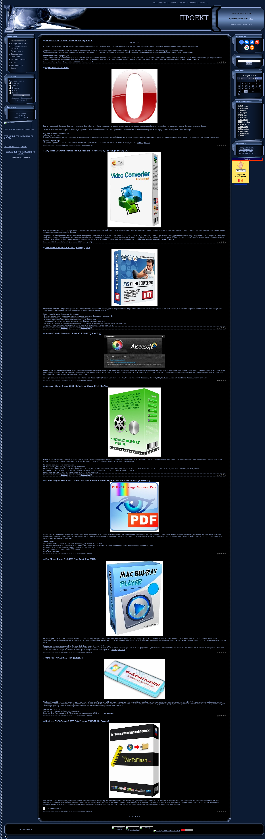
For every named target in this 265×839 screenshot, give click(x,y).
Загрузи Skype (9, 129)
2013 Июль (242, 117)
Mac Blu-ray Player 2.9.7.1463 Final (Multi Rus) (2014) (70, 559)
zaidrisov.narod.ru (25, 829)
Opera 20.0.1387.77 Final (57, 67)
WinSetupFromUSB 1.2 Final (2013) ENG (64, 658)
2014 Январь (243, 131)
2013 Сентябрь (244, 122)
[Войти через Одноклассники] (252, 47)
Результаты (15, 98)
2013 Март (242, 110)
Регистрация (242, 24)
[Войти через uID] (241, 42)
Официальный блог (246, 148)
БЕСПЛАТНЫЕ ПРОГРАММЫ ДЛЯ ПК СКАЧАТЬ (18, 137)
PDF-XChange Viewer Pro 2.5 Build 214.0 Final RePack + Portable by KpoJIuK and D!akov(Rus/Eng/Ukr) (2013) (97, 480)
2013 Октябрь (243, 124)
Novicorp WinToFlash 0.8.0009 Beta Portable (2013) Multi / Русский (77, 721)
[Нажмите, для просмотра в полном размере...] (134, 367)
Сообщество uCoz (246, 150)
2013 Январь (243, 106)
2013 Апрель (243, 113)
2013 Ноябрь (243, 127)
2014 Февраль (243, 133)
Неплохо (15, 88)
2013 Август (243, 120)
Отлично (15, 83)
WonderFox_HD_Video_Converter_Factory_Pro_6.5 (69, 40)
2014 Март (242, 136)
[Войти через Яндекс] (257, 42)
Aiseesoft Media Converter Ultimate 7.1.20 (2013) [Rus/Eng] (73, 333)
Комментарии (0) (88, 62)
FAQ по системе (245, 151)
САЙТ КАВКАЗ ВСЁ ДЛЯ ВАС (15, 147)
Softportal (66, 62)
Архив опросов (26, 98)
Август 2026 (249, 76)
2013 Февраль (243, 108)
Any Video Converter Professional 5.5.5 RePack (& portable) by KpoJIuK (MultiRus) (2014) (87, 151)
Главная (233, 24)
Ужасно (15, 93)
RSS (251, 19)
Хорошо (15, 85)
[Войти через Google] (246, 47)
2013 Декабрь (243, 129)
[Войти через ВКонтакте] (246, 42)
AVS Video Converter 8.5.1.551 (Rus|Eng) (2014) (67, 247)
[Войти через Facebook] (252, 42)
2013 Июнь (242, 115)
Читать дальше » (193, 59)
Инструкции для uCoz (247, 153)
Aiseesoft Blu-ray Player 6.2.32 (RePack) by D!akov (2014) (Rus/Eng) (77, 386)
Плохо (14, 90)
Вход (250, 24)
